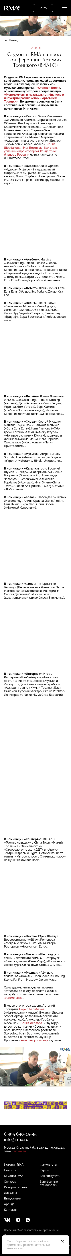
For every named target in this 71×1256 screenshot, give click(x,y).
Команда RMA (13, 1176)
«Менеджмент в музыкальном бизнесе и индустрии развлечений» (34, 96)
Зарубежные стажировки (49, 1183)
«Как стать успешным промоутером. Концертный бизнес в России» (31, 151)
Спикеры (10, 1181)
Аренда (9, 1204)
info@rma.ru (16, 1139)
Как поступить (50, 1176)
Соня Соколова (31, 1023)
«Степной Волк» (48, 87)
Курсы (44, 1170)
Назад (13, 40)
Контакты (10, 1209)
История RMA (13, 1164)
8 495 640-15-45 (20, 1134)
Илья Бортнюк (32, 147)
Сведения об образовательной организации (31, 1230)
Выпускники (12, 1198)
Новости (10, 1170)
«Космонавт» (13, 998)
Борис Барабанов (32, 1009)
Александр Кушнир (34, 1040)
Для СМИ (10, 1193)
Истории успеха (15, 1187)
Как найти (19, 1151)
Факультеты (48, 1164)
